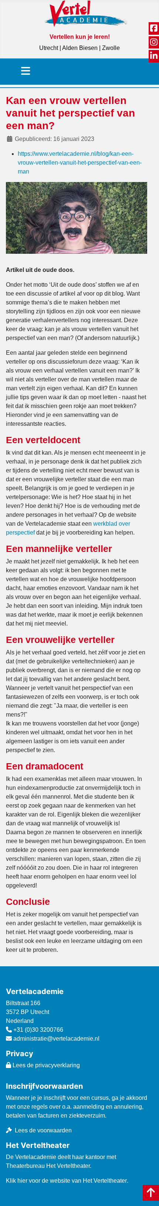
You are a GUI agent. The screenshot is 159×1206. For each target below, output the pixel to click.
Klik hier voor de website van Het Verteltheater (66, 1181)
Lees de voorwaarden (43, 1130)
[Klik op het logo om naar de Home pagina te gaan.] (86, 13)
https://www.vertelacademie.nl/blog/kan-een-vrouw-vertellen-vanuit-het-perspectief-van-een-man (80, 163)
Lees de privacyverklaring (45, 1065)
